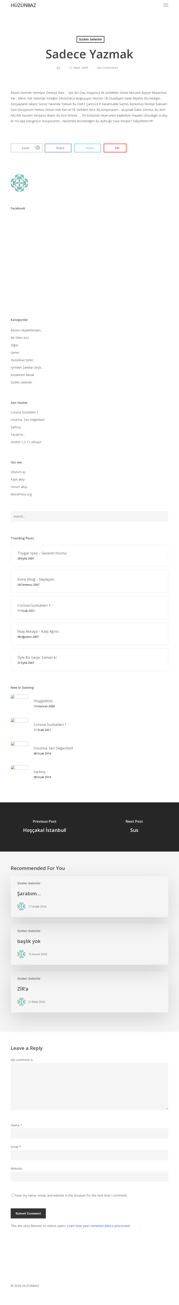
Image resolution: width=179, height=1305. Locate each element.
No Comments (107, 68)
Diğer (14, 345)
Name (16, 1125)
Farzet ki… (18, 434)
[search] (157, 5)
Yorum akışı (19, 487)
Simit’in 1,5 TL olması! (26, 442)
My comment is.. (22, 1060)
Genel (15, 352)
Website (16, 1168)
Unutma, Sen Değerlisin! (28, 420)
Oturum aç (18, 472)
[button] (166, 5)
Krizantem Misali (22, 375)
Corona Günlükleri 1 (24, 412)
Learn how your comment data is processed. (98, 1226)
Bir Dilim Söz (20, 338)
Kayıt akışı (18, 479)
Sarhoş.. (16, 427)
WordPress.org (21, 494)
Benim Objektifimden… (27, 330)
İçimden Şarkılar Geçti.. (26, 367)
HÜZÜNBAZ (23, 5)
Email (16, 1147)
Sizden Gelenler (90, 39)
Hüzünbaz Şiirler (22, 360)
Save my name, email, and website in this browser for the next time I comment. (71, 1195)
